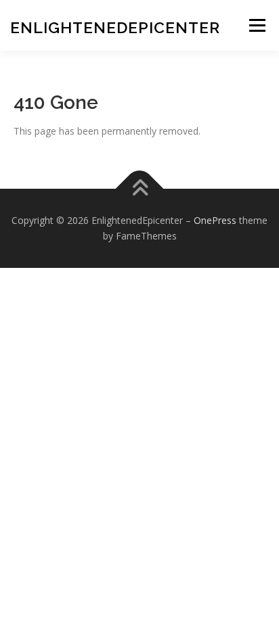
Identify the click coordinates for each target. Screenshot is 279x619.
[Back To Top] (140, 188)
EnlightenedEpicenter (115, 27)
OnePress (215, 220)
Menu (257, 25)
